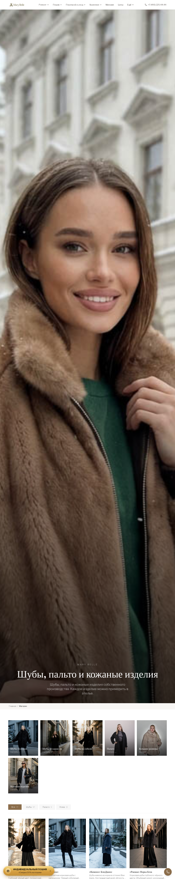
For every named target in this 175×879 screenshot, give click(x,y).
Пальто (47, 807)
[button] (28, 871)
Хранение (94, 5)
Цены (120, 5)
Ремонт (42, 5)
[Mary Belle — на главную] (18, 5)
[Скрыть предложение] (50, 871)
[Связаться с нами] (168, 872)
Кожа (63, 807)
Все (14, 807)
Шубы (30, 807)
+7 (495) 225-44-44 (157, 5)
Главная (12, 706)
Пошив (56, 5)
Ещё (129, 5)
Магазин (110, 5)
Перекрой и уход (74, 5)
